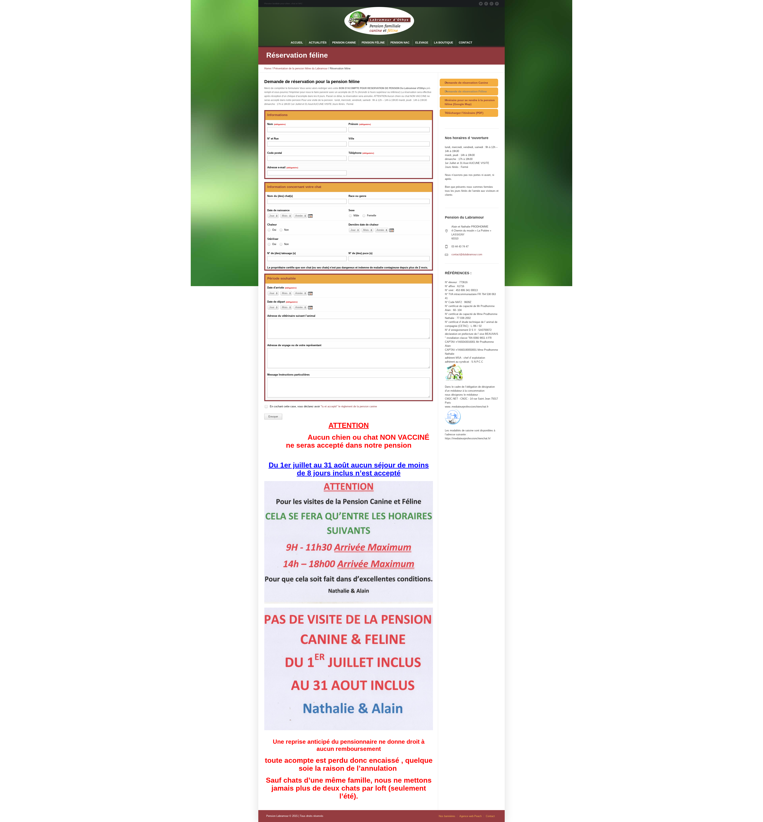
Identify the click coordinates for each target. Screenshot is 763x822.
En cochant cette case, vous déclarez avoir (323, 406)
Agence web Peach (470, 816)
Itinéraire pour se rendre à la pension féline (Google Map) (470, 102)
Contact (490, 816)
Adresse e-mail (282, 167)
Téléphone (361, 152)
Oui (273, 229)
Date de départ (282, 301)
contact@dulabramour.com (466, 254)
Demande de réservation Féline (466, 91)
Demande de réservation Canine (466, 82)
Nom (276, 124)
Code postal (274, 152)
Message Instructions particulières (288, 374)
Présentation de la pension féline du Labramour (300, 68)
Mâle (356, 215)
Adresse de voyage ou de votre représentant (294, 345)
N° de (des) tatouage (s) (281, 253)
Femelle (371, 215)
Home (267, 68)
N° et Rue (273, 138)
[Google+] (491, 4)
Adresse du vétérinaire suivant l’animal (291, 315)
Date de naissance (278, 210)
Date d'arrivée (281, 287)
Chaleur (272, 224)
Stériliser (272, 238)
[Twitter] (481, 4)
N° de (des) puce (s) (360, 253)
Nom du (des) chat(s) (280, 196)
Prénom (360, 124)
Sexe (351, 210)
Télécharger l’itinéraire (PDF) (464, 112)
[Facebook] (486, 4)
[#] (497, 4)
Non (286, 229)
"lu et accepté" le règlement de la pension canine (349, 406)
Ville (351, 138)
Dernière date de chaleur (364, 224)
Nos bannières (447, 816)
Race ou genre (357, 196)
